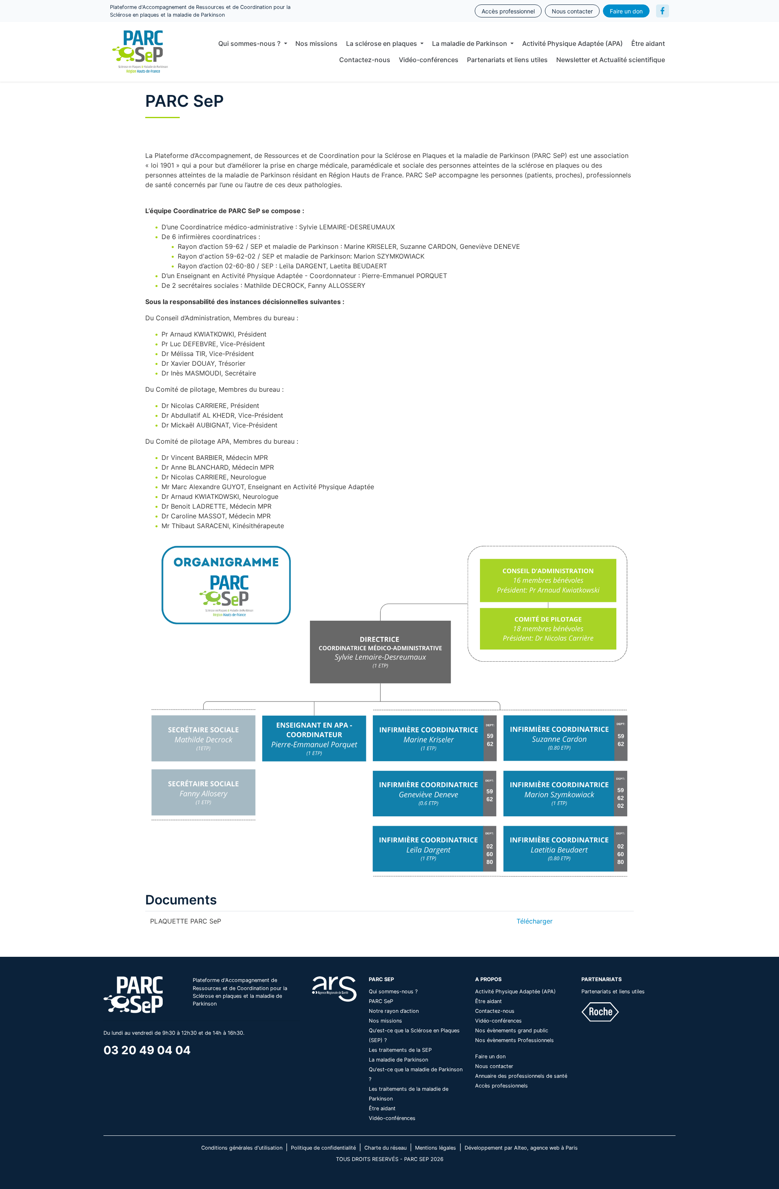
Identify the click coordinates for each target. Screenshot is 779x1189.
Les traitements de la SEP (400, 1050)
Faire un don (626, 11)
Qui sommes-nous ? (393, 991)
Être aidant (648, 43)
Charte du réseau (385, 1148)
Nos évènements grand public (511, 1030)
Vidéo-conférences (428, 60)
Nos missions (316, 43)
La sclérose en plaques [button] (382, 43)
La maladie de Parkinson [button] (470, 43)
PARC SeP (381, 1001)
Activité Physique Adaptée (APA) (572, 43)
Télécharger (534, 921)
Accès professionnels (501, 1086)
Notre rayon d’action (394, 1011)
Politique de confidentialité (323, 1148)
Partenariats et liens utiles (507, 60)
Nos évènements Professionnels (514, 1040)
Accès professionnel (508, 11)
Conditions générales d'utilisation (241, 1148)
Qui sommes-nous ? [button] (250, 43)
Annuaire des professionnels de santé (521, 1076)
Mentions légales (435, 1148)
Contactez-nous (364, 60)
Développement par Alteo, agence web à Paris (521, 1148)
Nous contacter (572, 11)
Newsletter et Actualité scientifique (610, 60)
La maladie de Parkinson (398, 1060)
